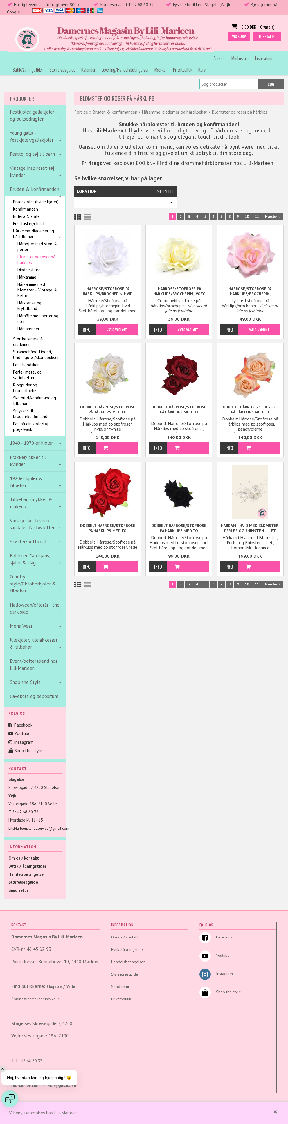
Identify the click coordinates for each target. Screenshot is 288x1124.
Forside (220, 58)
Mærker (160, 69)
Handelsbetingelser (26, 874)
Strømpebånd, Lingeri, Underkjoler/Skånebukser (36, 354)
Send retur (18, 890)
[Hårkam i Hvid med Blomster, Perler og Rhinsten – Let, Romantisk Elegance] (250, 492)
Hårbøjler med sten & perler (37, 246)
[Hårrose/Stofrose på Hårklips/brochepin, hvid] (108, 255)
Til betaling (267, 36)
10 (247, 216)
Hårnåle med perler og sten (37, 318)
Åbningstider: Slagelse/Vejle (35, 998)
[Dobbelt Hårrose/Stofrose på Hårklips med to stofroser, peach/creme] (250, 373)
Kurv (202, 69)
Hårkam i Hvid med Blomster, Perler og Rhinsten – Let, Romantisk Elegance (250, 528)
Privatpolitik (182, 69)
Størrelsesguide (62, 69)
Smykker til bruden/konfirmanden (32, 413)
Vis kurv (239, 36)
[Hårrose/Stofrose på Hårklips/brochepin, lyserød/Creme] (250, 255)
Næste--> (273, 216)
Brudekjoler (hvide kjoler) (35, 201)
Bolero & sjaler (27, 216)
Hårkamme (26, 277)
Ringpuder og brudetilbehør (25, 387)
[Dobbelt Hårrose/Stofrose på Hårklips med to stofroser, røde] (108, 492)
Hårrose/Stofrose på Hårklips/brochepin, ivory (179, 291)
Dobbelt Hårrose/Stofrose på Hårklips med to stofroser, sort (178, 528)
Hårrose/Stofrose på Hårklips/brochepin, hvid (107, 291)
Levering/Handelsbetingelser (125, 69)
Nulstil (165, 191)
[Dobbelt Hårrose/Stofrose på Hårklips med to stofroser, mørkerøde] (179, 373)
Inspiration (263, 58)
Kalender (88, 69)
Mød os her (240, 58)
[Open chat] (9, 1098)
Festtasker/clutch (29, 223)
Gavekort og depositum (34, 696)
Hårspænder (28, 328)
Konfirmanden (25, 209)
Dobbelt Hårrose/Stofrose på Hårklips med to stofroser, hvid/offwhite (107, 409)
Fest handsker (26, 364)
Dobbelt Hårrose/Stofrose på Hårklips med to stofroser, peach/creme (250, 409)
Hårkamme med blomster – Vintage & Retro (37, 290)
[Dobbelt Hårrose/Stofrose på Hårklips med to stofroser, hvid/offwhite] (108, 373)
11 (257, 216)
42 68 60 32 (28, 812)
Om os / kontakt (23, 858)
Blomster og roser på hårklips (36, 259)
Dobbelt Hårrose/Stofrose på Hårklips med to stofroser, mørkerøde (178, 409)
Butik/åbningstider (28, 69)
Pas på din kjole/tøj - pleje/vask (31, 426)
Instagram (23, 742)
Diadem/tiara (28, 269)
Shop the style (28, 750)
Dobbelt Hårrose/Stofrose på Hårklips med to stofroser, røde (107, 528)
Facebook (23, 725)
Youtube (22, 733)
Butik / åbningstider (27, 866)
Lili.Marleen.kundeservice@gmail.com (38, 828)
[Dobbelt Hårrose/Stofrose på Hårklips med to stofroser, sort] (179, 492)
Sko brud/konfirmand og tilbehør (34, 400)
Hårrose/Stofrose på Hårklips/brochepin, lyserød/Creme (250, 291)
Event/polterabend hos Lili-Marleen (33, 664)
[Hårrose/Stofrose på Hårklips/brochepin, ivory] (179, 255)
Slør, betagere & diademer (28, 341)
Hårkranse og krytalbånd (29, 305)
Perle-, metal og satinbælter (27, 374)
